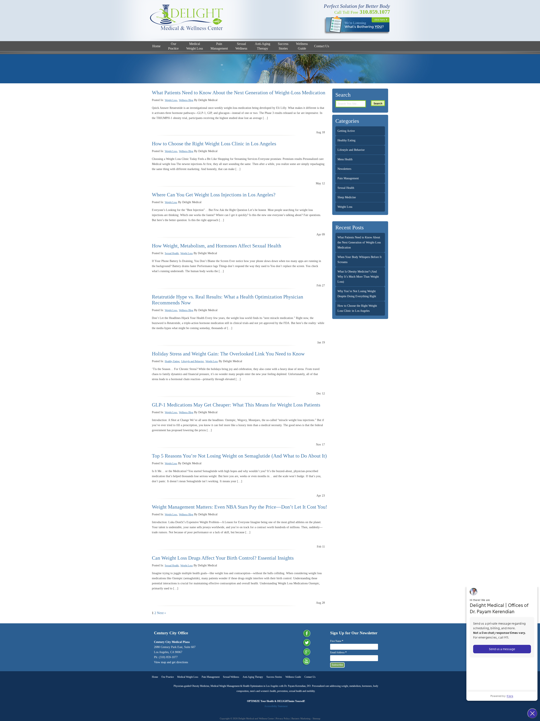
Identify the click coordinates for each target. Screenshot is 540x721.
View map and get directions (171, 662)
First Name (336, 641)
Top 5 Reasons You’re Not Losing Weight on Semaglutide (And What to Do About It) (239, 456)
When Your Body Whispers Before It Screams (360, 259)
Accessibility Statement (276, 706)
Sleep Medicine (347, 197)
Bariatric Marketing (301, 718)
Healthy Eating (172, 361)
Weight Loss (194, 46)
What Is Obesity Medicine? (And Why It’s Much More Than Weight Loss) (358, 276)
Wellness (241, 46)
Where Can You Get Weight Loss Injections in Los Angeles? (213, 194)
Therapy (262, 46)
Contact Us (321, 46)
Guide (302, 46)
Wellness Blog (186, 100)
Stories (283, 46)
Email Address (338, 652)
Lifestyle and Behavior (192, 361)
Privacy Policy (283, 718)
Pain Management (348, 178)
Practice (173, 46)
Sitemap (316, 718)
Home (156, 46)
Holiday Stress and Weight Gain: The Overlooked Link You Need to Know (228, 353)
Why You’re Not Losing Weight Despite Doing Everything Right (357, 294)
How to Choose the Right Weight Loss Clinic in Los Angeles (214, 143)
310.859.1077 (362, 12)
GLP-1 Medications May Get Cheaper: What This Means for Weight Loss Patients (236, 405)
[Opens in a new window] (357, 25)
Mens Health (345, 159)
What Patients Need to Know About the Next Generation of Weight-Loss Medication (238, 92)
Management (219, 46)
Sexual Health (172, 253)
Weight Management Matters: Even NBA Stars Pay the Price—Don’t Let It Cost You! (239, 507)
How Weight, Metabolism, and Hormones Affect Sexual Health (216, 245)
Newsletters (344, 168)
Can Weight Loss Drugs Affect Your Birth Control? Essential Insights (223, 558)
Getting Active (346, 130)
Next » (161, 613)
